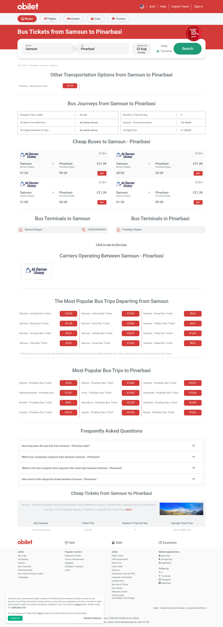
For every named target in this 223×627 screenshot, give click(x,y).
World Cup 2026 (25, 570)
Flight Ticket (117, 555)
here (40, 613)
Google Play (166, 559)
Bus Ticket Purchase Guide (30, 573)
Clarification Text (18, 607)
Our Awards (117, 588)
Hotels (75, 18)
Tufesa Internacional (74, 559)
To (82, 45)
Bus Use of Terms (120, 584)
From (28, 45)
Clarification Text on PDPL (123, 573)
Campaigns (23, 577)
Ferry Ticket (117, 566)
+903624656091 (97, 229)
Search (187, 49)
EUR (152, 6)
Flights (51, 18)
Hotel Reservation (120, 559)
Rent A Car (116, 563)
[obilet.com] (35, 9)
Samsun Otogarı (33, 229)
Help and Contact (119, 591)
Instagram (166, 579)
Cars (97, 18)
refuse (78, 604)
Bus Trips (22, 555)
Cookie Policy (118, 581)
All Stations (23, 559)
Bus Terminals (24, 566)
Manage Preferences (93, 618)
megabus (69, 563)
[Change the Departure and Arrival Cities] (75, 49)
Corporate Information (122, 577)
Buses (28, 18)
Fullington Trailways (74, 566)
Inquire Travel (180, 6)
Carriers (21, 563)
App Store (165, 555)
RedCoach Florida (73, 555)
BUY (102, 173)
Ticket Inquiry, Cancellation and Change (123, 596)
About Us (116, 570)
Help (163, 6)
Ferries (120, 18)
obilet (129, 509)
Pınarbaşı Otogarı (132, 229)
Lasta (67, 570)
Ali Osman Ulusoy (89, 122)
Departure (142, 45)
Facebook (165, 576)
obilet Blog (166, 583)
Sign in (198, 6)
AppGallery (166, 563)
